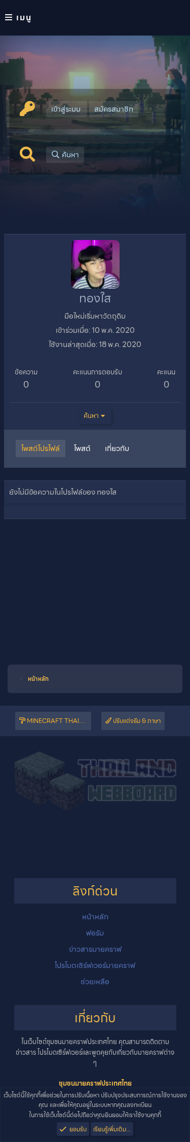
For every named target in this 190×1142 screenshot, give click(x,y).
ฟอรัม (95, 933)
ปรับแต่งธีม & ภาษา (136, 720)
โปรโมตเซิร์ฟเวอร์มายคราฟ (95, 965)
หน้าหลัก (95, 917)
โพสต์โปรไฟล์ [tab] (40, 448)
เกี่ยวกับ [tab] (117, 448)
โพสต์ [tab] (82, 448)
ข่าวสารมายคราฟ (95, 949)
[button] (95, 18)
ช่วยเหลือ (95, 982)
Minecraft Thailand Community (58, 720)
